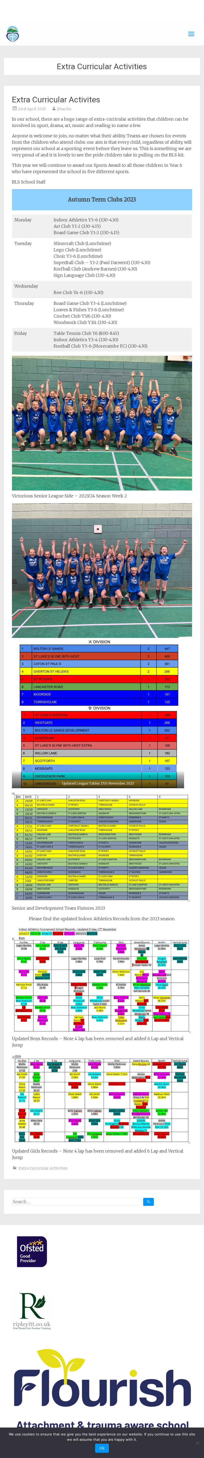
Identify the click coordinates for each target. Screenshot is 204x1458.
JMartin (64, 109)
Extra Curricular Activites (56, 99)
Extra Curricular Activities (43, 1168)
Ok (102, 1448)
